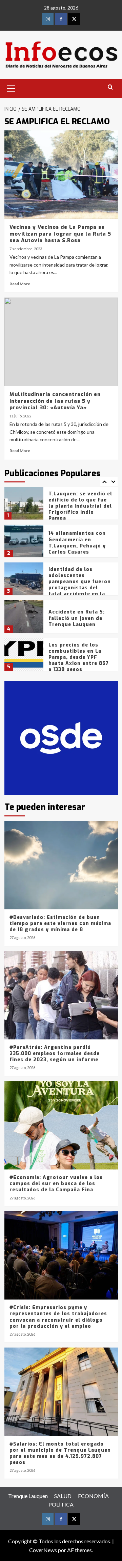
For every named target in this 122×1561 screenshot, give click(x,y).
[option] (61, 506)
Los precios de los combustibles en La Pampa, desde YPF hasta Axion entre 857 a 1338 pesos (78, 657)
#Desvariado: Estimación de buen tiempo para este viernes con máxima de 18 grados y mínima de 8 (60, 923)
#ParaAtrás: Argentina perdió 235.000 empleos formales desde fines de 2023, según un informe (54, 1053)
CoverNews (43, 1550)
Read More (19, 283)
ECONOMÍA (93, 1496)
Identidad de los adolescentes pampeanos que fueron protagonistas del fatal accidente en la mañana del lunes (79, 585)
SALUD (63, 1496)
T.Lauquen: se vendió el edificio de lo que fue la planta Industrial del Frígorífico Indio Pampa (80, 506)
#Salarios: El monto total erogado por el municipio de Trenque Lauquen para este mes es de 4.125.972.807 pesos (60, 1453)
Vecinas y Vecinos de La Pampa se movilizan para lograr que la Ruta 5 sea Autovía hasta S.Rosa (60, 234)
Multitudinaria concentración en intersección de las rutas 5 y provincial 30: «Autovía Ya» (55, 401)
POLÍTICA (61, 1504)
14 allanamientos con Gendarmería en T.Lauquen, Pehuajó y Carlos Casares (77, 542)
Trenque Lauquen (28, 1496)
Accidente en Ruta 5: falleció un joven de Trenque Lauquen (76, 618)
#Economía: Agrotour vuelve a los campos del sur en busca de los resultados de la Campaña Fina (56, 1183)
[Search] (110, 87)
